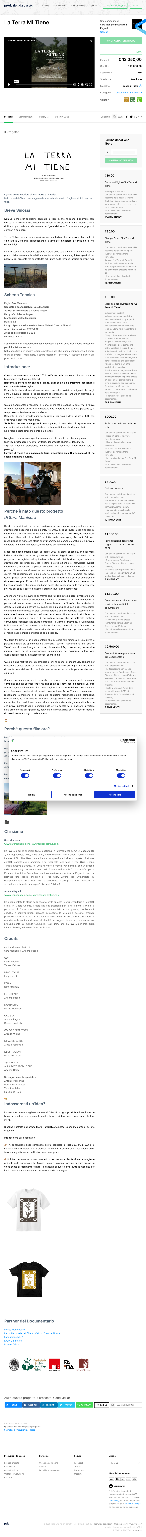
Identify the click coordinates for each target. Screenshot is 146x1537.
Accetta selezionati (73, 794)
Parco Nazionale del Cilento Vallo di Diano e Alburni (32, 1333)
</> (139, 117)
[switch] (57, 775)
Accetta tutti (115, 794)
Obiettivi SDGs (62, 117)
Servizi (94, 5)
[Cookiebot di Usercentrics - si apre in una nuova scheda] (122, 741)
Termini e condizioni (103, 1524)
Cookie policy (120, 1524)
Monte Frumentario (14, 1329)
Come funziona (78, 5)
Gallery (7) (44, 117)
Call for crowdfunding (14, 1474)
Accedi (135, 5)
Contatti (104, 31)
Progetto (8, 117)
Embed (102, 1405)
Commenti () (26, 117)
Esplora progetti (11, 1463)
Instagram (79, 1470)
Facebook (78, 1463)
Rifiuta (31, 794)
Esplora (45, 5)
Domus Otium (11, 1344)
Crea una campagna (115, 5)
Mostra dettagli (121, 786)
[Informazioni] (140, 85)
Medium (78, 1474)
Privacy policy (135, 1524)
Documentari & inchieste (129, 92)
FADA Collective (13, 1340)
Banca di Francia (133, 1503)
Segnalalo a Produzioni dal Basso (19, 1430)
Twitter (77, 1466)
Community (60, 5)
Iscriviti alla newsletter (49, 1470)
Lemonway (114, 1500)
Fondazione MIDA (13, 1337)
